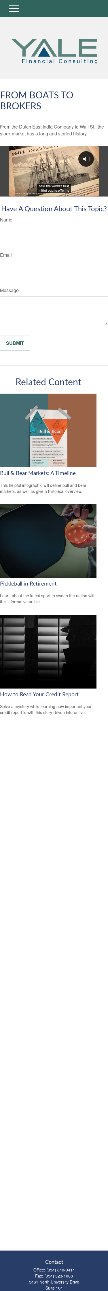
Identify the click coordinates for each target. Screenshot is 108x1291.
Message (9, 290)
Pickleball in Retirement (28, 584)
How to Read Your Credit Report (39, 694)
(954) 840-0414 (60, 1270)
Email (6, 255)
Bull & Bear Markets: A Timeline (38, 473)
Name (6, 219)
